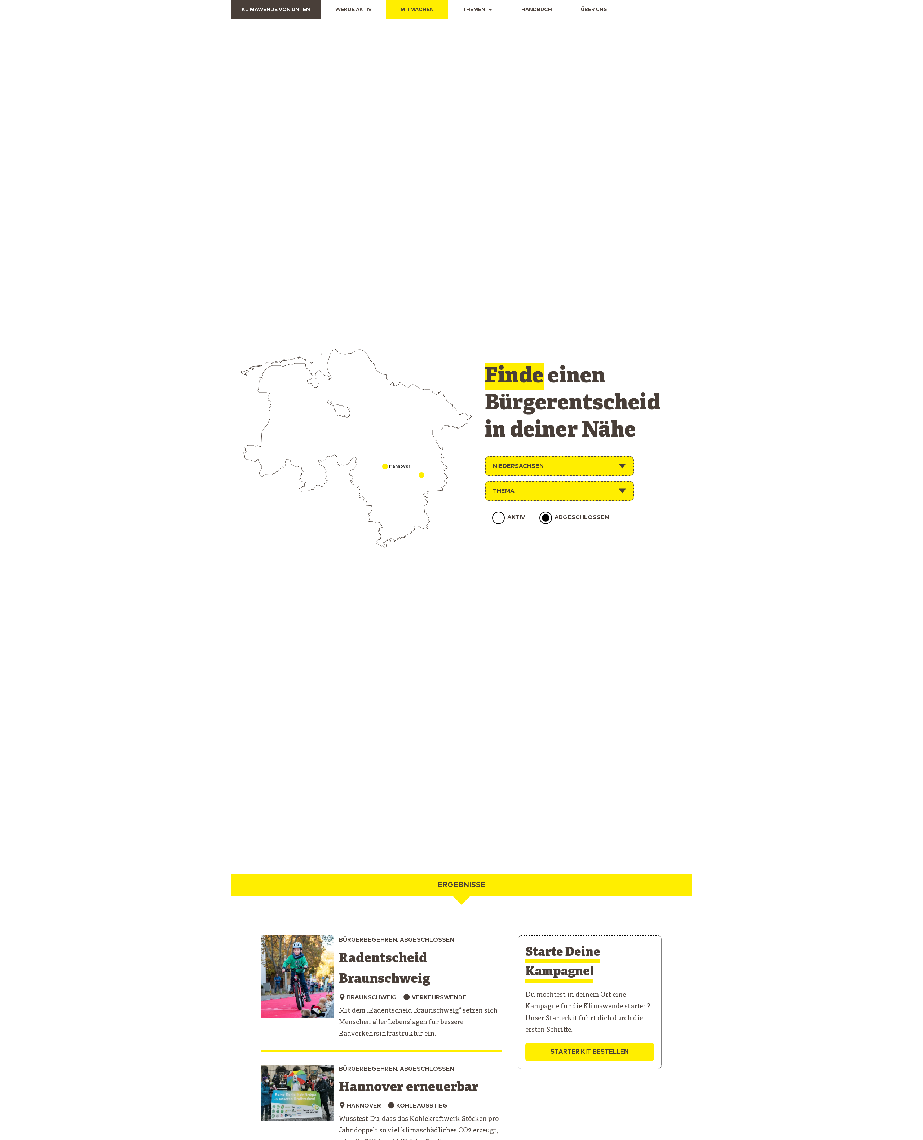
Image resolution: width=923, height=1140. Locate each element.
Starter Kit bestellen (590, 1052)
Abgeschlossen (582, 517)
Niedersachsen (518, 466)
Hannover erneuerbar (408, 1087)
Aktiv (516, 517)
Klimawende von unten (276, 9)
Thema (504, 491)
